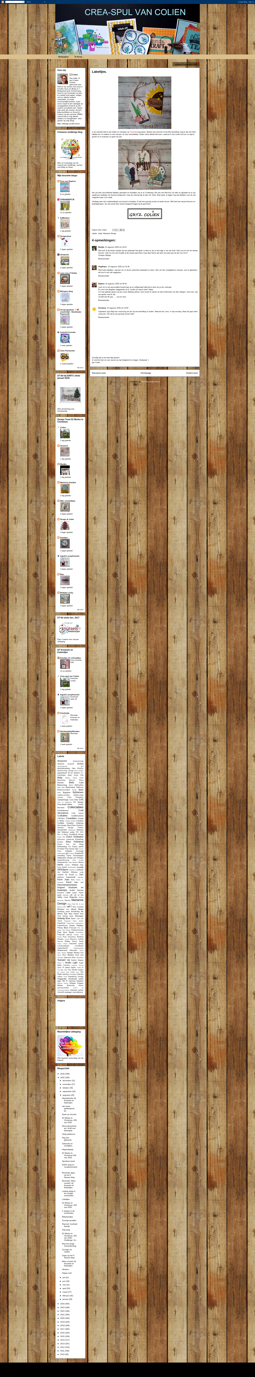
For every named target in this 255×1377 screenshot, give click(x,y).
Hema (80, 862)
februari (66, 1296)
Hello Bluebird (73, 862)
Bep (62, 574)
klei (82, 882)
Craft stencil (77, 813)
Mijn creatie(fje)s (67, 501)
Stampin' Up (63, 960)
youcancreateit (63, 988)
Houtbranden (72, 867)
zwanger (68, 992)
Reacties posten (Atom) (151, 382)
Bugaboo (67, 792)
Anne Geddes (78, 770)
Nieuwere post (99, 373)
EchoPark (79, 839)
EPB (69, 846)
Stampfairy (79, 957)
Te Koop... (79, 57)
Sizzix (59, 955)
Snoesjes (60, 957)
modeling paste (63, 911)
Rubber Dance (71, 941)
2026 (62, 1074)
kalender (80, 877)
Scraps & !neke (67, 519)
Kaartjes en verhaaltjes (70, 658)
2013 (62, 1344)
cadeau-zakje (78, 795)
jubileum (60, 877)
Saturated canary (76, 944)
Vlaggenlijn (62, 979)
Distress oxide (68, 832)
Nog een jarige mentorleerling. (69, 1245)
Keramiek (60, 882)
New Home (74, 914)
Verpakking (72, 977)
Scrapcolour (65, 236)
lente (59, 895)
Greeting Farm (64, 855)
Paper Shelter (78, 921)
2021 (62, 1315)
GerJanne (102, 308)
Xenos (80, 985)
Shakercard (62, 950)
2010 (62, 1354)
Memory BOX (61, 907)
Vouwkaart (72, 979)
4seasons (62, 761)
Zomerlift (60, 992)
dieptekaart (71, 830)
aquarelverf (62, 773)
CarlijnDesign (63, 800)
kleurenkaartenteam (67, 885)
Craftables (62, 815)
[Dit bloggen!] (116, 230)
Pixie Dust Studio (65, 932)
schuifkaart (79, 946)
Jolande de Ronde (65, 875)
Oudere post (192, 373)
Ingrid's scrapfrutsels (69, 556)
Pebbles (80, 925)
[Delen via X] (118, 230)
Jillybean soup (77, 872)
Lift (71, 895)
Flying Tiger (73, 849)
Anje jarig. (66, 1230)
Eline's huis (63, 844)
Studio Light (71, 962)
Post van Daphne (68, 181)
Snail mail (79, 955)
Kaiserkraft (70, 877)
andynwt (132, 1372)
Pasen (72, 925)
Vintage (80, 977)
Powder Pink (78, 934)
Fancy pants (77, 846)
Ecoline (60, 842)
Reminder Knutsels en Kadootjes (75, 717)
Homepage (146, 373)
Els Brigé (78, 844)
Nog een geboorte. (67, 1139)
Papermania (70, 923)
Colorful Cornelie (68, 332)
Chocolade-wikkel (64, 804)
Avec (70, 775)
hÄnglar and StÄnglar (75, 858)
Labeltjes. (66, 1199)
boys (81, 789)
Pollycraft (61, 935)
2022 (62, 1311)
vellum (59, 977)
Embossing (62, 846)
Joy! (81, 874)
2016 (62, 1333)
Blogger (157, 1372)
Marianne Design (109, 233)
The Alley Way (62, 970)
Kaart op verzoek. (69, 1114)
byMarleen (65, 218)
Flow (67, 849)
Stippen (80, 960)
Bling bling (61, 787)
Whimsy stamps (62, 983)
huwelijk (80, 867)
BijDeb (71, 785)
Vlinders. (65, 1269)
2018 (62, 1325)
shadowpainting (78, 948)
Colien (75, 75)
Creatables (71, 818)
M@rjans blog (66, 291)
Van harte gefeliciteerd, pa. (68, 1108)
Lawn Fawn (77, 893)
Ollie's (78, 918)
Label (100, 233)
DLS (81, 832)
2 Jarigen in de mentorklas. (68, 1212)
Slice (64, 955)
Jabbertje (79, 870)
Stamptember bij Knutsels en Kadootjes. (69, 1100)
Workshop (71, 985)
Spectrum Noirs (70, 957)
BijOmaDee (79, 785)
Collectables (75, 807)
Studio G (60, 963)
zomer (80, 990)
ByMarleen (78, 792)
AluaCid (60, 771)
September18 (62, 948)
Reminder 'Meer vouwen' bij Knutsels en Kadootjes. (69, 1184)
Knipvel (61, 887)
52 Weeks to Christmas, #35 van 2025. (69, 1120)
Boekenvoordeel (63, 790)
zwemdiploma (77, 992)
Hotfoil (64, 867)
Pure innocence (69, 937)
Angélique (102, 267)
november (67, 1084)
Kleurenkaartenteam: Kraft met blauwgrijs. (69, 1128)
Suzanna (64, 446)
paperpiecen (79, 923)
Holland (75, 865)
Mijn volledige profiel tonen (68, 124)
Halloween (61, 858)
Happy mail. (67, 1273)
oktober (66, 1088)
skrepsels (64, 255)
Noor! (73, 918)
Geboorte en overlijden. (67, 1145)
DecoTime (71, 825)
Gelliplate (68, 851)
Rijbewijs (60, 941)
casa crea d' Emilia (68, 273)
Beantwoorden (103, 259)
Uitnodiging (72, 974)
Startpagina (63, 57)
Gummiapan (78, 855)
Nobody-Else (63, 918)
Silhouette (73, 950)
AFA (82, 766)
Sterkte (73, 960)
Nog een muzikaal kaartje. (69, 1225)
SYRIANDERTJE (67, 199)
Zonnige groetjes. (69, 1220)
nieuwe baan (68, 916)
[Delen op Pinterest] (123, 230)
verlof (65, 976)
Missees (60, 909)
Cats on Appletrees (64, 802)
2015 (62, 1336)
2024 (62, 1304)
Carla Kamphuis (75, 797)
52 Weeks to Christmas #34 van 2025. (69, 1155)
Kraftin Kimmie (77, 890)
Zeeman (73, 990)
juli (64, 1277)
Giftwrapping (61, 853)
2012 (62, 1347)
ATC (82, 773)
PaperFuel (61, 923)
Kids (76, 882)
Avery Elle (78, 775)
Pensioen (72, 928)
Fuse (59, 851)
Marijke (101, 247)
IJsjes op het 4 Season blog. (68, 1256)
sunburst (74, 965)
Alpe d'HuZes (77, 768)
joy (76, 875)
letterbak (66, 895)
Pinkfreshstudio (77, 930)
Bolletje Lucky (66, 593)
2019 (62, 1322)
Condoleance (63, 810)
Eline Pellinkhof (74, 842)
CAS (81, 799)
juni (64, 1281)
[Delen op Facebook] (121, 230)
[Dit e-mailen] (113, 230)
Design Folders (75, 828)
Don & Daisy (62, 834)
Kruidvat (60, 893)
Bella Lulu (76, 782)
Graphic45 (79, 853)
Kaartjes (64, 537)
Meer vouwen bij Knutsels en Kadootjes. (69, 1263)
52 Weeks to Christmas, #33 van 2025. (69, 1205)
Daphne (101, 284)
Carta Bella (73, 800)
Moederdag (75, 911)
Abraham (60, 764)
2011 (62, 1351)
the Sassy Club (63, 972)
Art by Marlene (74, 773)
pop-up (69, 935)
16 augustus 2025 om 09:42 (116, 284)
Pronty (59, 937)
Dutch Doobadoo (74, 836)
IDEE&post (62, 869)
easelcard (70, 839)
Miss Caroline (78, 907)
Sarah (81, 941)
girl (67, 853)
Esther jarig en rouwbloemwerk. (69, 1167)
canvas (60, 797)
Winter (60, 985)
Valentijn (80, 974)
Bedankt (60, 783)
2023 (62, 1307)
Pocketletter (79, 932)
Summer (66, 965)
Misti (67, 909)
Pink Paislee (66, 930)
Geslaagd (79, 851)
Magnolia (73, 897)
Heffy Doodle (78, 860)
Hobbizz (67, 865)
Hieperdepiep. (68, 1149)
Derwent (60, 828)
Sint (81, 953)
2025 (62, 1077)
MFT (69, 906)
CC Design (78, 802)
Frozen (81, 849)
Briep (59, 792)
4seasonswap (78, 761)
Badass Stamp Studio (74, 778)
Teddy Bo (80, 967)
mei (64, 1285)
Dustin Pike (61, 837)
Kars (73, 880)
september (67, 1091)
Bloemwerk (70, 787)
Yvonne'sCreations (63, 990)
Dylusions (61, 839)
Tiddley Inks (74, 972)
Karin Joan (63, 879)
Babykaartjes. (67, 1217)
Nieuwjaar (79, 916)
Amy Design (69, 771)
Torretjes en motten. (67, 1251)
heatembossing (63, 860)
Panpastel (67, 921)
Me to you (79, 904)
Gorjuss (71, 853)
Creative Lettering (75, 823)
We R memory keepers (73, 981)
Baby (59, 777)
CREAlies (61, 818)
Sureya (81, 965)
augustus (67, 1095)
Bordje (74, 790)
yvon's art (78, 988)
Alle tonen (80, 367)
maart (65, 1292)
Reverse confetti (76, 939)
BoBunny (79, 787)
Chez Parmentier (67, 351)
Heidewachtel (62, 862)
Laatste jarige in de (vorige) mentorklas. (68, 1193)
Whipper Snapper (76, 983)
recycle (67, 939)
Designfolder (62, 830)
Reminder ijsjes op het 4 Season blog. (68, 1175)
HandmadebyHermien (70, 731)
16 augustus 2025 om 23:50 (117, 308)
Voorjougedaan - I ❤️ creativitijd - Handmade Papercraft (70, 312)
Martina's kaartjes (68, 482)
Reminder (74, 733)
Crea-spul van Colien (69, 676)
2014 (62, 1340)
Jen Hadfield (63, 872)
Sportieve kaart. (68, 1161)
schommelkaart (63, 946)
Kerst (68, 882)
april (65, 1288)
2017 (62, 1329)
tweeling (65, 974)
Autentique (61, 775)
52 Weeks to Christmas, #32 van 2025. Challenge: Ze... (69, 1236)
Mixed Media (77, 909)
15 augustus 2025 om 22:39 (118, 267)
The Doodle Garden (75, 970)
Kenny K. (79, 880)
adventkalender (62, 766)
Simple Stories (73, 953)
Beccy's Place (76, 780)
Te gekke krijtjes (69, 967)
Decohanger (62, 825)
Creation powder (70, 821)
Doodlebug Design (76, 834)
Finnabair (60, 849)
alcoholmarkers (63, 768)
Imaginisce (72, 870)
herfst (60, 864)
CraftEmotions (77, 816)
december (67, 1080)
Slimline (70, 955)
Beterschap (62, 785)
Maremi (67, 900)
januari (66, 1299)
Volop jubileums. (69, 1134)
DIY (77, 832)
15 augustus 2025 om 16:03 (115, 247)
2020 (62, 1318)
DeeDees (79, 825)
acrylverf (70, 764)
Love (66, 897)
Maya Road (71, 904)
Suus (59, 967)
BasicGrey (61, 780)
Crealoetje (64, 713)
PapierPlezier (62, 926)
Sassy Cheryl (62, 943)
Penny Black (62, 928)
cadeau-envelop (63, 795)
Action (80, 763)
